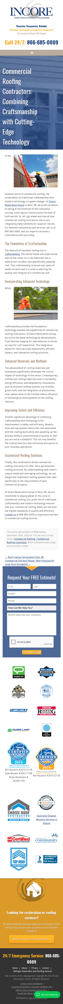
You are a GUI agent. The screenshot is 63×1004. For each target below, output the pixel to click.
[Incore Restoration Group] (31, 19)
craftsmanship (12, 254)
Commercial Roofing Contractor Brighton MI (31, 987)
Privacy (34, 968)
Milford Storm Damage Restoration (31, 990)
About (24, 968)
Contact (45, 968)
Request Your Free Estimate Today (31, 939)
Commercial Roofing (24, 539)
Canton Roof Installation (31, 983)
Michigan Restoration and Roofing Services (32, 971)
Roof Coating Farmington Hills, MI (24, 557)
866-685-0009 (42, 42)
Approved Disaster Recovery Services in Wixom (46, 819)
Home (15, 968)
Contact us (10, 514)
